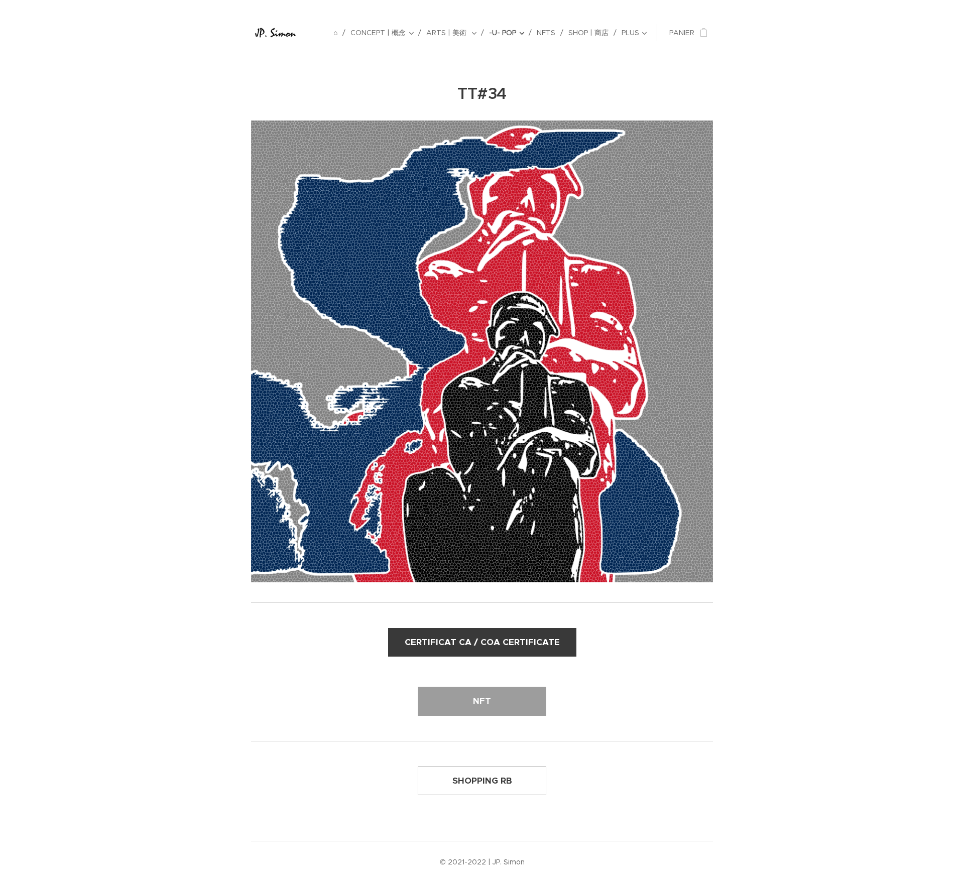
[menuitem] (338, 32)
